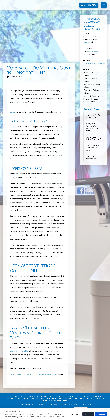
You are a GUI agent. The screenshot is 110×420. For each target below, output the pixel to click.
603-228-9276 (29, 374)
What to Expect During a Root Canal (92, 147)
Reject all (88, 414)
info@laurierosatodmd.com (94, 63)
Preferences (74, 414)
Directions (87, 42)
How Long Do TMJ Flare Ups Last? (93, 116)
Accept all (101, 414)
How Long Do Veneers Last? (91, 157)
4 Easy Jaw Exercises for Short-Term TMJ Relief (92, 127)
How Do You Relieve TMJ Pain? (93, 138)
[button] (104, 5)
